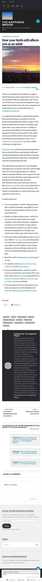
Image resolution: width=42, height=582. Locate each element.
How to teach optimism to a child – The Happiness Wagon (25, 452)
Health (31, 317)
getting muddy (27, 257)
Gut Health (14, 36)
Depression (22, 317)
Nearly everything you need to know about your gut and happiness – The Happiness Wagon (25, 439)
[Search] (22, 6)
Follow (6, 526)
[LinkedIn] (8, 6)
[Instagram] (17, 6)
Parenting (28, 319)
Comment (33, 499)
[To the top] (38, 569)
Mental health (9, 319)
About (4, 1)
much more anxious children (16, 185)
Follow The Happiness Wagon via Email (18, 511)
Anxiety (6, 317)
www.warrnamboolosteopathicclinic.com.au (21, 291)
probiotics (16, 279)
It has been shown (8, 149)
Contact (11, 1)
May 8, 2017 (10, 87)
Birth (14, 317)
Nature (19, 319)
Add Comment (34, 429)
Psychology (30, 322)
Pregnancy (19, 322)
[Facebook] (4, 6)
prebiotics (8, 279)
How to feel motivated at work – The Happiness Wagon (25, 463)
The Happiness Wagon (13, 23)
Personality (8, 322)
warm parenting (22, 240)
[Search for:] (21, 545)
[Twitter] (13, 6)
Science (6, 325)
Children (5, 36)
